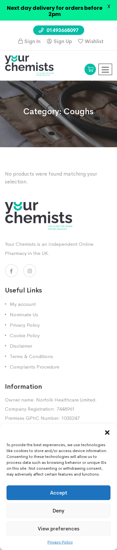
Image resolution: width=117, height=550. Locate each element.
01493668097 (62, 30)
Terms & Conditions (31, 356)
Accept (58, 493)
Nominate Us (24, 314)
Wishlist (94, 41)
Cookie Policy (25, 335)
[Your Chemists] (29, 65)
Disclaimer (21, 346)
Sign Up (63, 41)
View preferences (58, 529)
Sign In (32, 41)
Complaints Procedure (34, 367)
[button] (107, 432)
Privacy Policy (60, 542)
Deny (58, 511)
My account (23, 304)
